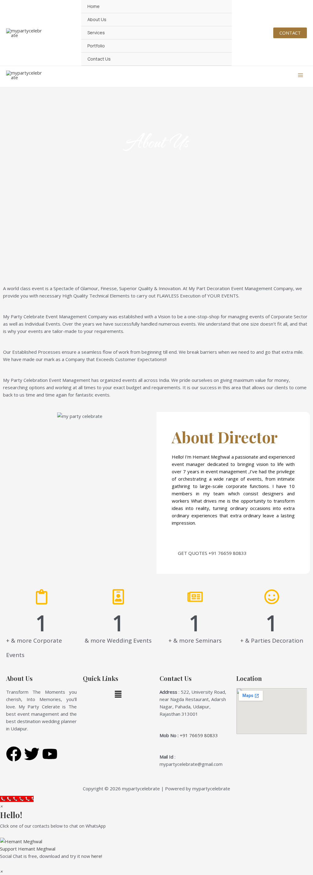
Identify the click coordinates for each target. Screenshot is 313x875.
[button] (290, 33)
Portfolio (96, 46)
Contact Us (99, 59)
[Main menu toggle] (300, 75)
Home (93, 6)
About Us (96, 19)
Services (96, 32)
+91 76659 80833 (199, 735)
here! (96, 856)
